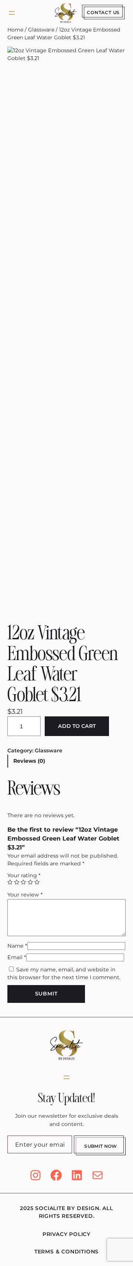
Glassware (41, 29)
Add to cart (77, 726)
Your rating (24, 875)
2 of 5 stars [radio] (16, 882)
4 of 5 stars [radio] (30, 882)
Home (15, 29)
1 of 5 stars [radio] (10, 882)
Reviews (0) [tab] (29, 761)
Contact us (103, 12)
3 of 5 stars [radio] (23, 882)
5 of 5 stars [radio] (37, 882)
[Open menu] (11, 13)
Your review (25, 894)
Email (16, 957)
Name (17, 945)
